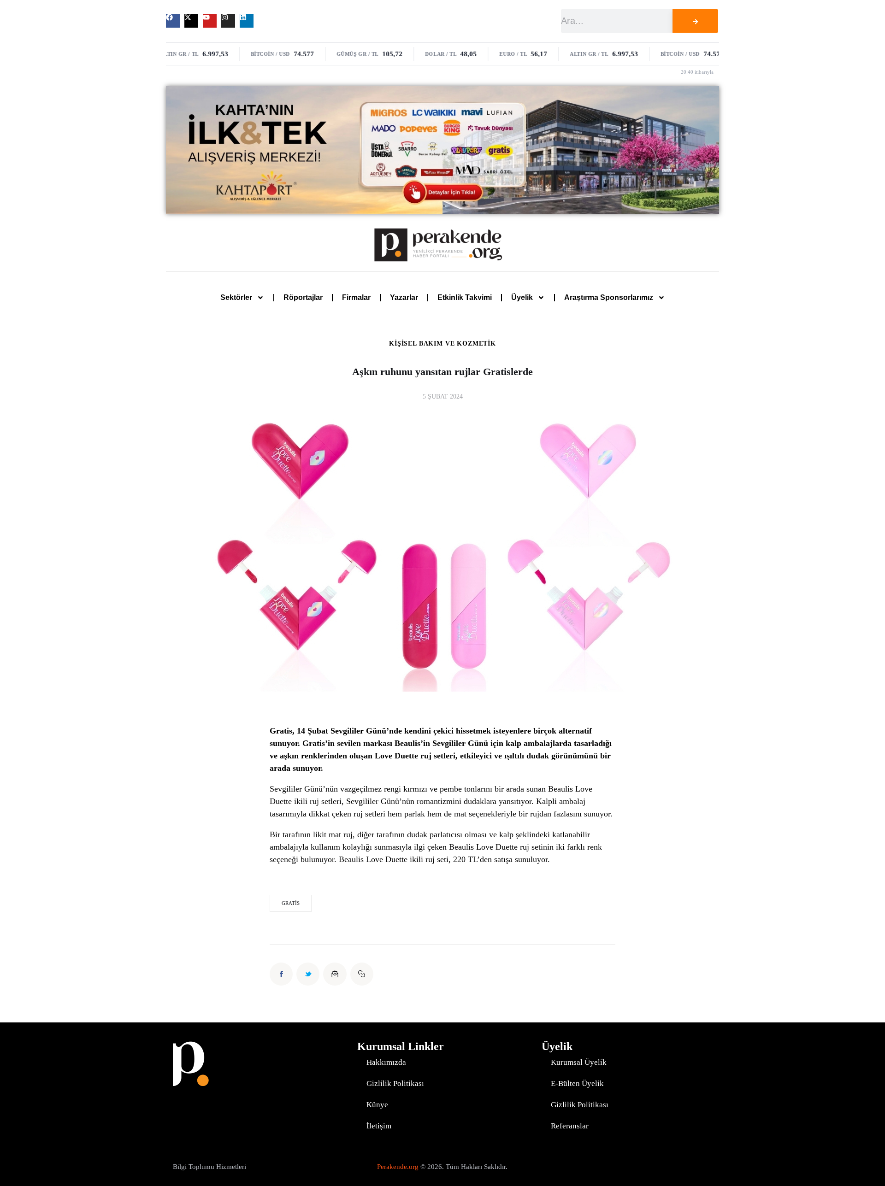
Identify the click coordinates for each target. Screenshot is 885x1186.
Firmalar (356, 297)
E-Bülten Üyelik (577, 1083)
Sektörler (236, 297)
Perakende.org (398, 1166)
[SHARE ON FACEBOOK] (281, 974)
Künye (377, 1104)
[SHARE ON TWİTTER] (307, 974)
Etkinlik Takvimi (464, 297)
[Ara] (695, 21)
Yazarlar (404, 297)
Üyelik (522, 297)
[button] (361, 974)
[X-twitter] (191, 21)
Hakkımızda (386, 1062)
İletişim (378, 1125)
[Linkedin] (247, 21)
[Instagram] (228, 21)
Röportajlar (303, 297)
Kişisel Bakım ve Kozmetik (442, 344)
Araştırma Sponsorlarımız (608, 297)
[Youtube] (210, 21)
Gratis (291, 903)
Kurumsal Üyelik (579, 1062)
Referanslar (570, 1125)
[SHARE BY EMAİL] (334, 974)
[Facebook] (173, 21)
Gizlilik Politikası (395, 1083)
